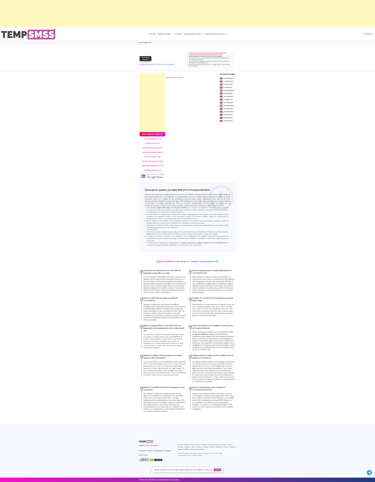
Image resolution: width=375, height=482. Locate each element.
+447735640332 (228, 109)
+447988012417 (227, 87)
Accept (217, 470)
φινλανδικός (223, 444)
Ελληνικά (180, 447)
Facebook (142, 451)
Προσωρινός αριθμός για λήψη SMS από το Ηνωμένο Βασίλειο (177, 190)
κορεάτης (205, 447)
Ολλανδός (204, 444)
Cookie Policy (208, 470)
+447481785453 (228, 94)
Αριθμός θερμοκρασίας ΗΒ (204, 261)
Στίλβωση (212, 447)
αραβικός (186, 444)
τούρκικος (192, 449)
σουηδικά (186, 449)
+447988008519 (228, 118)
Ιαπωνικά (199, 447)
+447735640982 (228, 97)
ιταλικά (193, 447)
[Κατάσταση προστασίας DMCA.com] (156, 461)
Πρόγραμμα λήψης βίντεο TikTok (153, 166)
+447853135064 (228, 84)
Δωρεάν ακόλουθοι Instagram (152, 152)
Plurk (146, 455)
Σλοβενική (232, 447)
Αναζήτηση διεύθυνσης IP (153, 170)
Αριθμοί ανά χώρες (164, 34)
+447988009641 (228, 81)
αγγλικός (180, 444)
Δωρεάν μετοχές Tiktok (153, 157)
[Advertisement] (58, 13)
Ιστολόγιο (178, 34)
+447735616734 (228, 121)
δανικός (198, 444)
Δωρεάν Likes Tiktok (153, 143)
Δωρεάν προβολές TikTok (153, 139)
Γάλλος (230, 444)
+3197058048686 (228, 90)
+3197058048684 (228, 106)
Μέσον (141, 455)
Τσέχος (192, 444)
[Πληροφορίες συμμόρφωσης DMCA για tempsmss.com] (144, 461)
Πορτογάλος (219, 447)
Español (180, 449)
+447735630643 (228, 103)
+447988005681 (228, 78)
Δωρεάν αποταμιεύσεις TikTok (152, 161)
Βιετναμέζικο (200, 449)
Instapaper (167, 451)
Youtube (149, 451)
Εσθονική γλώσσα (213, 444)
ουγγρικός (187, 447)
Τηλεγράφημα (192, 62)
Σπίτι (140, 42)
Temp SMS (152, 34)
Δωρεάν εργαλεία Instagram (214, 34)
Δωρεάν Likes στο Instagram (153, 148)
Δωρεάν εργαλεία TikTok (192, 34)
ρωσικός (226, 447)
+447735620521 (228, 115)
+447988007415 (228, 100)
